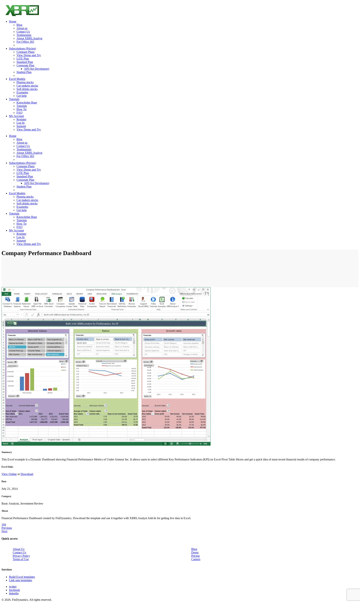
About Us (18, 549)
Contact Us (19, 552)
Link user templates (20, 580)
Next (4, 531)
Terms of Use (21, 559)
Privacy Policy (21, 555)
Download (27, 474)
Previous (7, 527)
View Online (9, 474)
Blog (194, 549)
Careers (195, 559)
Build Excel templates (22, 576)
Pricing (195, 555)
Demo (195, 552)
